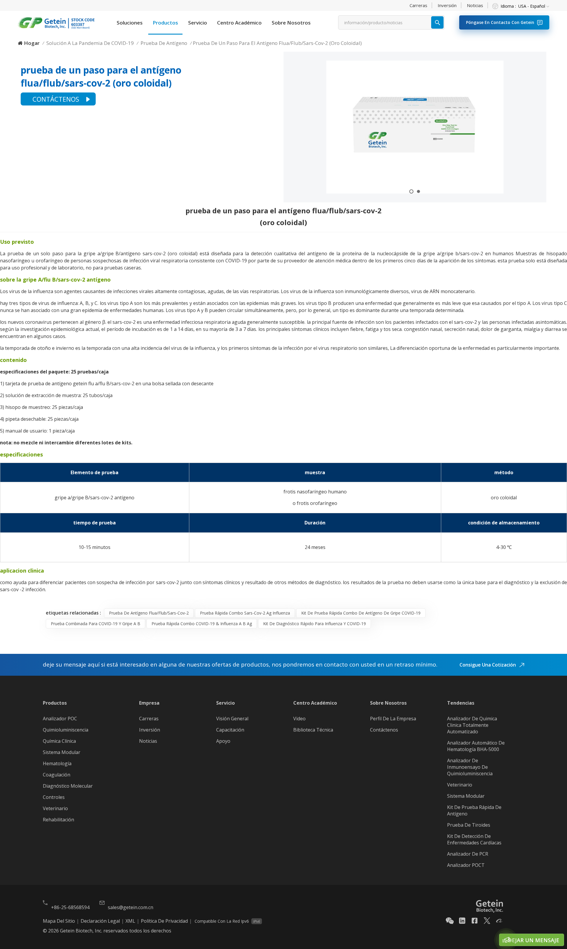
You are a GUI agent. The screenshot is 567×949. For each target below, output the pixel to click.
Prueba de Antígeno (164, 43)
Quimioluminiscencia (65, 730)
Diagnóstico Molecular (68, 786)
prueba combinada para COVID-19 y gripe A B (95, 623)
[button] (411, 191)
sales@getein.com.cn (130, 907)
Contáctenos (55, 99)
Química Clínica (59, 741)
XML (130, 921)
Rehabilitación (58, 819)
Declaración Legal (100, 921)
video (299, 718)
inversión (447, 5)
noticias (475, 5)
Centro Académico (239, 22)
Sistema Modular (61, 752)
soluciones (130, 22)
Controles (54, 797)
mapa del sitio (59, 921)
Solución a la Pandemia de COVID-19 (90, 43)
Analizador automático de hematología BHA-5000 (476, 746)
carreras (418, 5)
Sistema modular (466, 796)
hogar (32, 43)
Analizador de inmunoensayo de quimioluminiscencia (470, 767)
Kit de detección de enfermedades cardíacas (474, 839)
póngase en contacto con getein (500, 22)
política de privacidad (164, 921)
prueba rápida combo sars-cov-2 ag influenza (245, 613)
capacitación (230, 730)
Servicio (197, 22)
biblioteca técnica (313, 730)
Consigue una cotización (488, 665)
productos (165, 22)
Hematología (57, 763)
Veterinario (55, 808)
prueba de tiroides (468, 825)
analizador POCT (466, 865)
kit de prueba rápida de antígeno (474, 810)
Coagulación (56, 774)
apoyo (223, 741)
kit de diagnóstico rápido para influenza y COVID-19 (314, 623)
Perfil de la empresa (393, 718)
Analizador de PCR (467, 854)
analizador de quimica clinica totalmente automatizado (472, 725)
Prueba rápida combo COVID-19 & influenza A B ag (201, 623)
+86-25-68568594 (70, 907)
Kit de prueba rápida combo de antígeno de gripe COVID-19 (361, 613)
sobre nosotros (291, 22)
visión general (232, 718)
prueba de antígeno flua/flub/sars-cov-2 (149, 613)
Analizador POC (60, 718)
